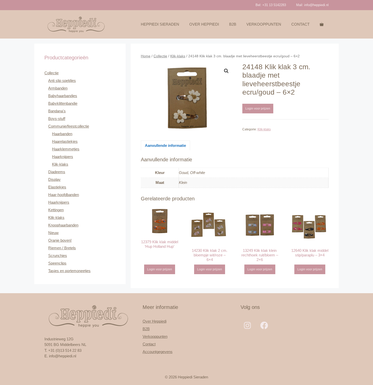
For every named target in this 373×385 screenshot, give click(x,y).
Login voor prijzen (257, 108)
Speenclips (57, 263)
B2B (232, 24)
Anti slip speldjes (62, 80)
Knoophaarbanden (63, 225)
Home (145, 56)
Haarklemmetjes (65, 149)
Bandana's (57, 111)
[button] (226, 71)
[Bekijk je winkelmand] (322, 24)
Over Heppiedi (204, 24)
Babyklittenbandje (62, 103)
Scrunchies (57, 255)
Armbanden (57, 88)
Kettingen (56, 210)
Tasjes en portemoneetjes (69, 271)
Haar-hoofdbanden (63, 194)
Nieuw (53, 233)
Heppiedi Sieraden (160, 24)
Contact (300, 24)
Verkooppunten (263, 24)
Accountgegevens (158, 351)
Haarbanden (62, 134)
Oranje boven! (60, 240)
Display (54, 179)
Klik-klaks (177, 56)
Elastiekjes (57, 187)
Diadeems (56, 172)
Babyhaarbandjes (62, 96)
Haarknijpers (62, 156)
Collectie (160, 56)
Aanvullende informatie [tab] (165, 145)
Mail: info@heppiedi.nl (312, 5)
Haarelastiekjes (65, 141)
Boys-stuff (56, 118)
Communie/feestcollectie (68, 126)
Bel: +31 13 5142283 (271, 5)
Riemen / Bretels (62, 248)
